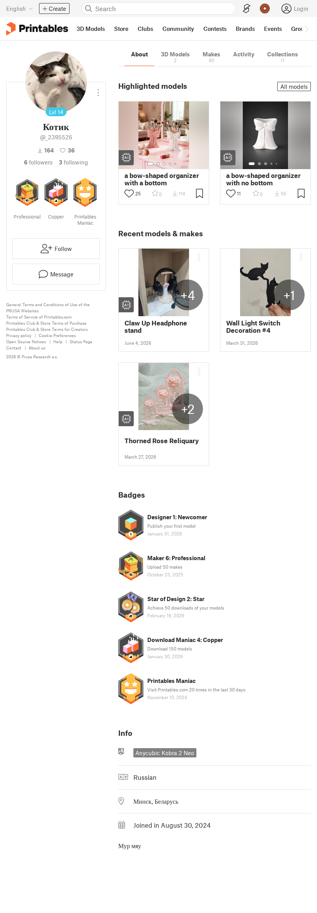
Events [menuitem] (273, 28)
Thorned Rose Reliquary (161, 440)
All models (294, 86)
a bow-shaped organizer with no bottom (263, 179)
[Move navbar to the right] (306, 28)
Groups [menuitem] (300, 28)
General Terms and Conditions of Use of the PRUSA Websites (48, 307)
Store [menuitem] (121, 28)
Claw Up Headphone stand (155, 326)
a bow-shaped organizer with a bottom (161, 179)
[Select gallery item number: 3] (164, 163)
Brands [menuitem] (245, 28)
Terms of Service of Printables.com (39, 316)
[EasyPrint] (246, 8)
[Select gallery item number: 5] (175, 163)
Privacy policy (18, 335)
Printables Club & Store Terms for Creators (47, 329)
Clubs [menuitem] (145, 28)
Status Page (81, 341)
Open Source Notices (26, 341)
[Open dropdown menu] (98, 89)
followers (38, 162)
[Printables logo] (37, 29)
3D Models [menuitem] (91, 28)
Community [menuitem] (178, 28)
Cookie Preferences (57, 335)
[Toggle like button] (129, 193)
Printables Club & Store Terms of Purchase (46, 322)
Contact (13, 347)
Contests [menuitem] (215, 28)
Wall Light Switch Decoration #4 (253, 326)
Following (73, 162)
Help (57, 341)
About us (37, 347)
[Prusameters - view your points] (265, 8)
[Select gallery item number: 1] (150, 163)
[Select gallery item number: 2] (158, 163)
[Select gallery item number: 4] (170, 163)
